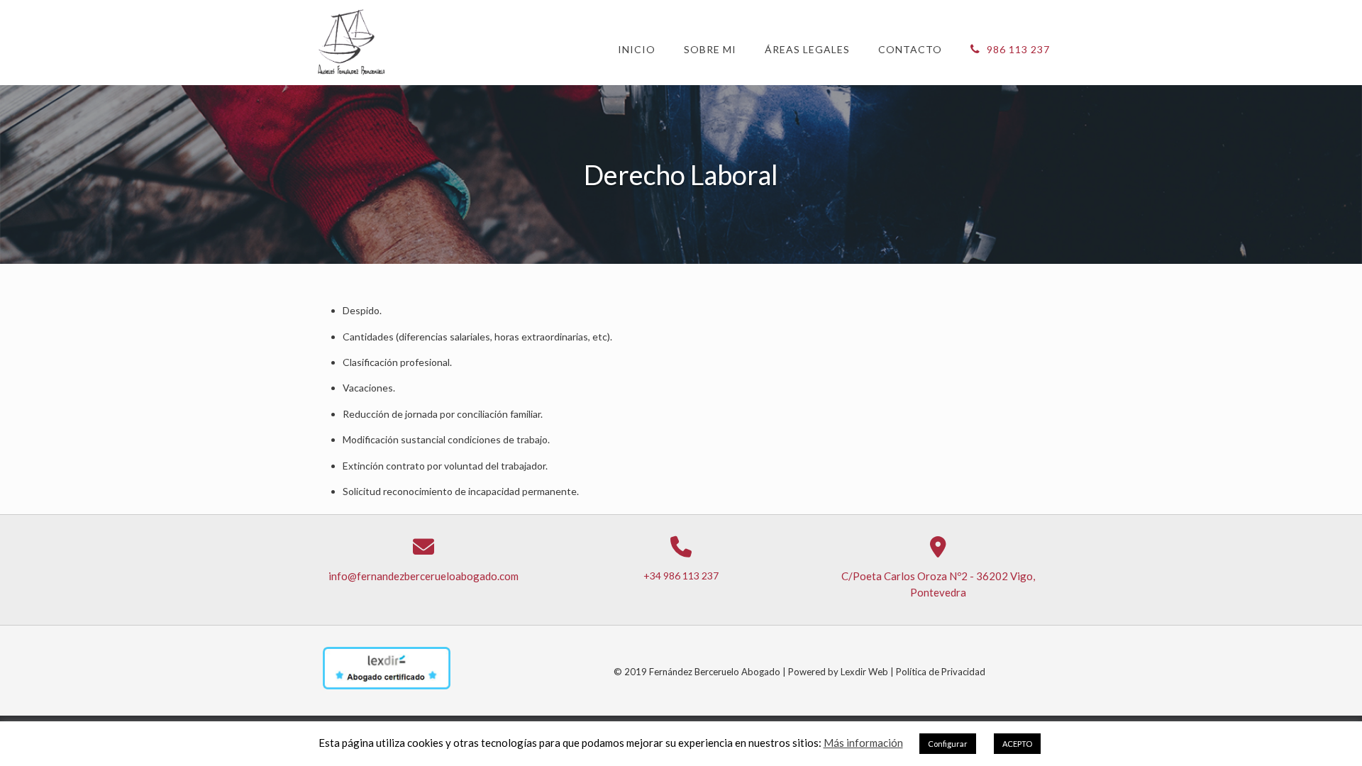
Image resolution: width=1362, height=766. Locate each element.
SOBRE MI (710, 49)
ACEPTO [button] (1017, 743)
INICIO (636, 49)
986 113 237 (1017, 49)
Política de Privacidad (940, 671)
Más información (863, 742)
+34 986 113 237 (681, 576)
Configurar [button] (948, 743)
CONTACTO (910, 49)
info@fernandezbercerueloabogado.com (423, 576)
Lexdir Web (863, 671)
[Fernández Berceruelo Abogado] (352, 42)
